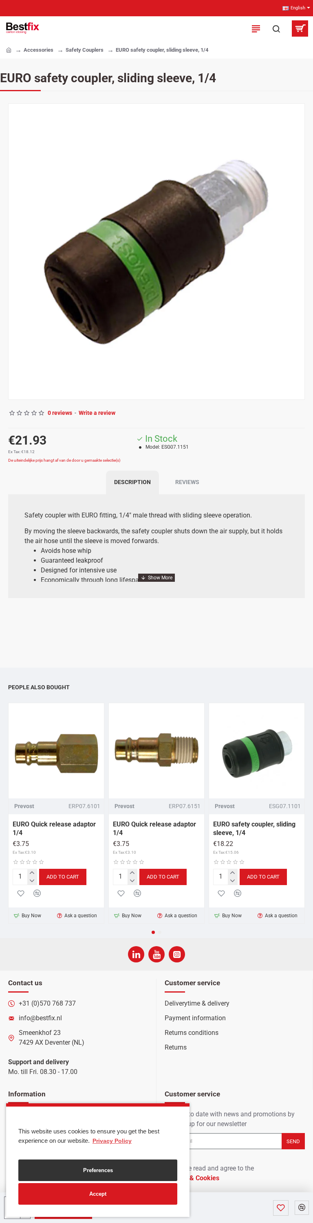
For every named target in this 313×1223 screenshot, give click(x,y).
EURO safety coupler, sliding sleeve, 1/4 (254, 828)
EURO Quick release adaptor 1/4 (54, 828)
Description (132, 482)
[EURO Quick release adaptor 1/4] (56, 750)
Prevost (24, 806)
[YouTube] (156, 954)
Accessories (38, 50)
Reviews (187, 482)
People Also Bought (39, 687)
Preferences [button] (98, 1170)
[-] (32, 881)
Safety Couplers (85, 50)
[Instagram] (177, 954)
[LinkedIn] (136, 954)
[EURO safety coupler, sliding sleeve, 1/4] (256, 750)
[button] (17, 251)
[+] (32, 873)
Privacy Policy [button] (112, 1141)
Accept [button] (97, 1194)
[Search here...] (276, 28)
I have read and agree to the (210, 1173)
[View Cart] (300, 28)
